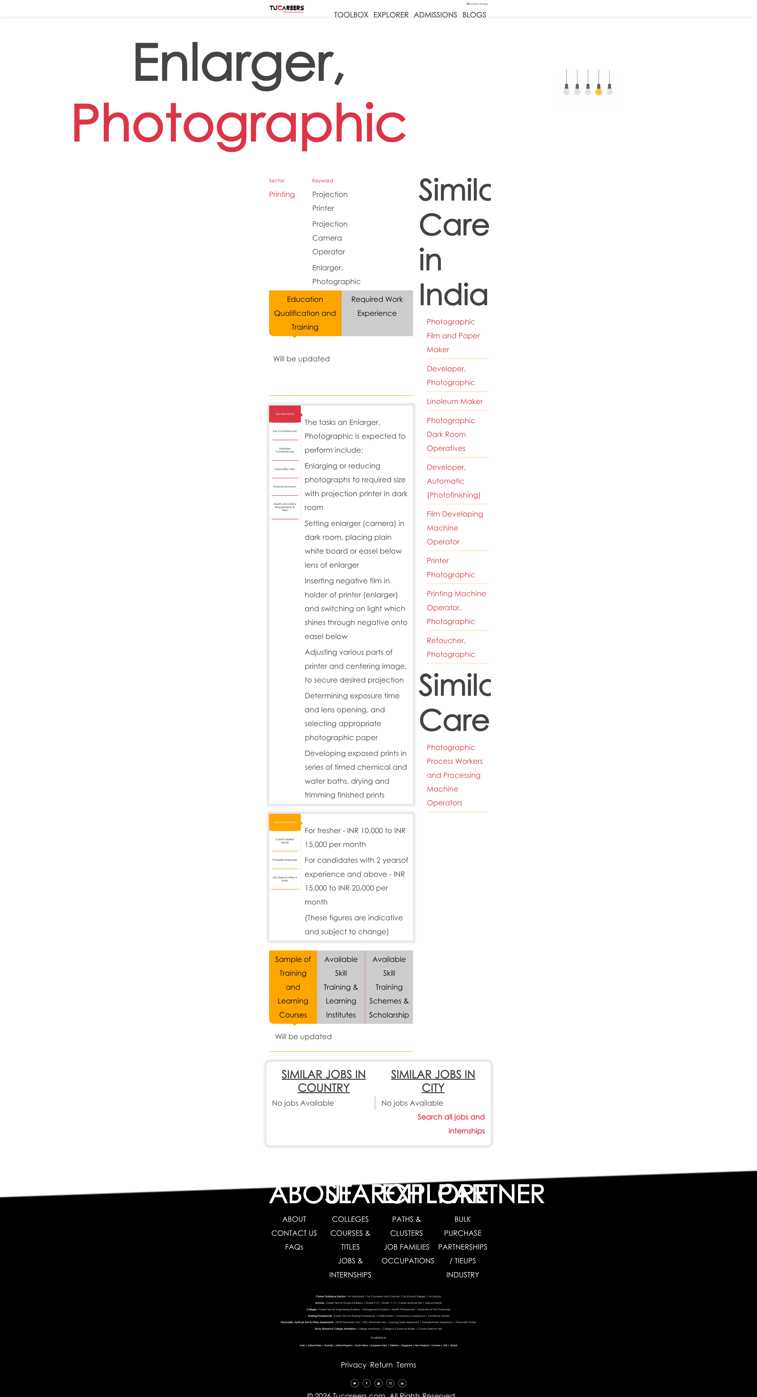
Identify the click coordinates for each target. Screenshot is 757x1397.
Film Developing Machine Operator (455, 527)
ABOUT (294, 1219)
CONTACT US (294, 1233)
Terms (406, 1364)
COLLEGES (350, 1219)
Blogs (474, 14)
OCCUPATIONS (407, 1260)
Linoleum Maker (455, 401)
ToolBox (351, 14)
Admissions (435, 14)
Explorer (391, 14)
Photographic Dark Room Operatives (451, 434)
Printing (282, 194)
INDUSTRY (462, 1274)
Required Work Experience (377, 306)
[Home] (287, 10)
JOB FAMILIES (407, 1246)
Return (381, 1364)
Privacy (353, 1364)
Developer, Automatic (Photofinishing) (454, 481)
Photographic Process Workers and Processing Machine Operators (455, 775)
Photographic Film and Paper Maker (453, 335)
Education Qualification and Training (305, 313)
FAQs (294, 1246)
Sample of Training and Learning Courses (293, 987)
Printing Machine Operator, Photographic (456, 607)
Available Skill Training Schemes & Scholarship (389, 987)
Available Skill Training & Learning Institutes (341, 987)
